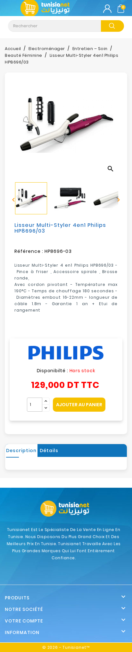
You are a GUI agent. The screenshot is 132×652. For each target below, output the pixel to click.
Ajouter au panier (79, 404)
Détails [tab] (49, 450)
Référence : (28, 251)
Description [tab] (21, 450)
